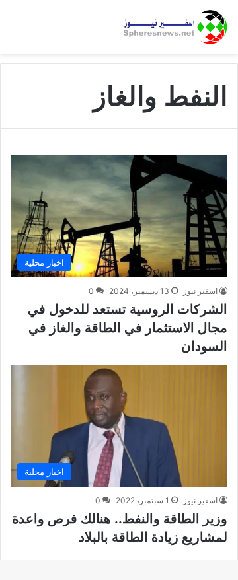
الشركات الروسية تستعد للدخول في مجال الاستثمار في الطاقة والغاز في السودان (127, 327)
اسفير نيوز (200, 291)
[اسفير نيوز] (175, 26)
